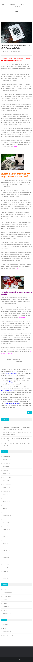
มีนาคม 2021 (6, 564)
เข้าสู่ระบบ (5, 624)
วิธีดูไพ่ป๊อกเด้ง (10, 382)
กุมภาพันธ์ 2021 (6, 568)
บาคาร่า (5, 610)
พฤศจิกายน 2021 (7, 536)
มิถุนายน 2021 (6, 554)
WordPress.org (8, 635)
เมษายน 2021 (6, 561)
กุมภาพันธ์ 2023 (7, 484)
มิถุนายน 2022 (6, 512)
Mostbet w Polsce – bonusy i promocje (15, 424)
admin (6, 51)
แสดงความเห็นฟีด (7, 631)
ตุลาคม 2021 (6, 540)
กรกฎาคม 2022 (7, 508)
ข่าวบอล (5, 603)
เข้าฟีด (4, 628)
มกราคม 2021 (6, 571)
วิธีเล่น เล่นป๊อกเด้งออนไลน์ (7, 390)
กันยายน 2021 (6, 543)
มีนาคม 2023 (6, 480)
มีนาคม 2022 (6, 522)
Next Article (21, 361)
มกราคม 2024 (6, 470)
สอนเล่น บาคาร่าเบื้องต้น (11, 373)
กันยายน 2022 (6, 501)
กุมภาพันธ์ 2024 (7, 466)
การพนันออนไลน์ (7, 596)
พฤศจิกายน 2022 (7, 494)
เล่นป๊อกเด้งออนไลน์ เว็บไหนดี (12, 403)
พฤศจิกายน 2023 (7, 477)
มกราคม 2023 (6, 487)
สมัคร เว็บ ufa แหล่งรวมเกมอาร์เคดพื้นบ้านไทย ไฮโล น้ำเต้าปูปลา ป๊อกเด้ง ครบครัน (17, 433)
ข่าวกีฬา (5, 599)
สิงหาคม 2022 (6, 505)
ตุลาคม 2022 (6, 498)
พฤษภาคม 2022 (7, 515)
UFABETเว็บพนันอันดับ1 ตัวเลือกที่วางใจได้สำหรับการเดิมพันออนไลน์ (17, 444)
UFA (17, 268)
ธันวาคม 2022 (6, 491)
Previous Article (13, 359)
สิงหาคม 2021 (6, 547)
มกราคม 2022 (6, 529)
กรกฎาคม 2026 (7, 459)
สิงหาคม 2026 (6, 456)
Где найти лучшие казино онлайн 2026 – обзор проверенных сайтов (16, 428)
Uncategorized (8, 592)
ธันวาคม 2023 (6, 473)
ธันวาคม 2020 (6, 575)
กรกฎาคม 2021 (6, 550)
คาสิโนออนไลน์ (6, 606)
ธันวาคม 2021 (6, 533)
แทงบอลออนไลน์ (7, 613)
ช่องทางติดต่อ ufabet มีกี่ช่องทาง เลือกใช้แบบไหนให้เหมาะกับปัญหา (16, 439)
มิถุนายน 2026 (6, 463)
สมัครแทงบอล (22, 317)
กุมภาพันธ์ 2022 (7, 526)
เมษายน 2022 (6, 519)
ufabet (5, 589)
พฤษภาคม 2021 (7, 557)
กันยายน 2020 (6, 578)
